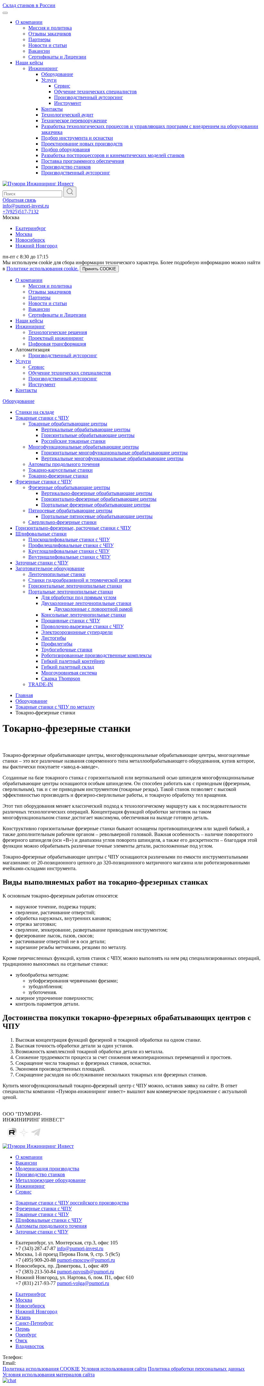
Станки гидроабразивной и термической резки (79, 580)
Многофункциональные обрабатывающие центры (83, 447)
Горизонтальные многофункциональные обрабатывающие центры (114, 452)
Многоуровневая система (69, 672)
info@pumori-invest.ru (26, 206)
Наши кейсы (29, 62)
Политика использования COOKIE (41, 1369)
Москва (23, 234)
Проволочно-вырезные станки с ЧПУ (82, 626)
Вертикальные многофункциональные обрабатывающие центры (112, 458)
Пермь (22, 1329)
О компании (28, 22)
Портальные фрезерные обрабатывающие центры (95, 504)
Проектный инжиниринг (56, 338)
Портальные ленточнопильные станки (70, 591)
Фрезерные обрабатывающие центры (69, 487)
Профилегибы (56, 643)
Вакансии (39, 51)
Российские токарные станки (73, 441)
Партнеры (39, 39)
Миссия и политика (50, 28)
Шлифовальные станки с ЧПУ (48, 1220)
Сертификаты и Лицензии (57, 57)
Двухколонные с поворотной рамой (93, 609)
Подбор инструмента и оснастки (77, 138)
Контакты (52, 109)
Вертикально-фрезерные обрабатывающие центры (96, 493)
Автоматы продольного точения (63, 464)
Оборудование (57, 74)
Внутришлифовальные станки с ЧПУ (69, 557)
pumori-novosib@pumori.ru (85, 1271)
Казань (23, 1317)
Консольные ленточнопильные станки (83, 615)
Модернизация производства (47, 1168)
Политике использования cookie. (42, 268)
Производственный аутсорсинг (88, 97)
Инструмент (67, 103)
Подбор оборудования (65, 149)
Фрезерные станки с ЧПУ (43, 481)
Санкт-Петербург (34, 1323)
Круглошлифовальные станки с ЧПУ (68, 551)
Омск (21, 1340)
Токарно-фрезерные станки (58, 476)
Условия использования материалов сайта (49, 1374)
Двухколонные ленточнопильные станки (86, 603)
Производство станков (66, 167)
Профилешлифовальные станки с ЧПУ (71, 545)
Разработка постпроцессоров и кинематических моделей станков (112, 155)
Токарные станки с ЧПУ (42, 418)
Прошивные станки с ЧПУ (70, 620)
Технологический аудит (67, 114)
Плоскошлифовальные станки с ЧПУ (69, 539)
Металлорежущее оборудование (50, 1180)
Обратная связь (19, 200)
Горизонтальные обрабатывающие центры (88, 435)
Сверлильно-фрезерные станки (62, 522)
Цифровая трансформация (57, 344)
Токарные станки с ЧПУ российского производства (72, 1202)
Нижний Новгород (36, 245)
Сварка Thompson (60, 678)
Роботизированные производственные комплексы (96, 655)
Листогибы (53, 638)
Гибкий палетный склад (67, 667)
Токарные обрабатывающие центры (67, 423)
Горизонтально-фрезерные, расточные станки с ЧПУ (73, 528)
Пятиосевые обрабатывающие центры (70, 510)
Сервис (62, 85)
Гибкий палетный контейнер (73, 661)
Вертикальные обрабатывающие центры (85, 429)
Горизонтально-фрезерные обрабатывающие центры (98, 499)
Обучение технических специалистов (95, 91)
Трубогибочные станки (66, 649)
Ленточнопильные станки (57, 574)
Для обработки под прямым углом (78, 597)
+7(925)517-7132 (21, 211)
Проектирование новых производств (82, 143)
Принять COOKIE (99, 268)
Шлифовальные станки (41, 533)
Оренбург (26, 1334)
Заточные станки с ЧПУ (41, 562)
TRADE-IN (40, 684)
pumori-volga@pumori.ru (83, 1283)
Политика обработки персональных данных (196, 1369)
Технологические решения (57, 332)
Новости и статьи (47, 45)
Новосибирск (30, 240)
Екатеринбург (30, 228)
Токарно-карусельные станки (60, 470)
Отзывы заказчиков (49, 33)
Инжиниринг (43, 68)
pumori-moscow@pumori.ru (86, 1260)
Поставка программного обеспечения (82, 161)
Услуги (49, 80)
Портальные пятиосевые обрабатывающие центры (97, 516)
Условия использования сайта (113, 1369)
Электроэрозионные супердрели (77, 632)
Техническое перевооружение (74, 120)
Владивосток (29, 1346)
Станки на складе (34, 412)
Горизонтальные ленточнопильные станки (75, 586)
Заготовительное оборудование (49, 568)
